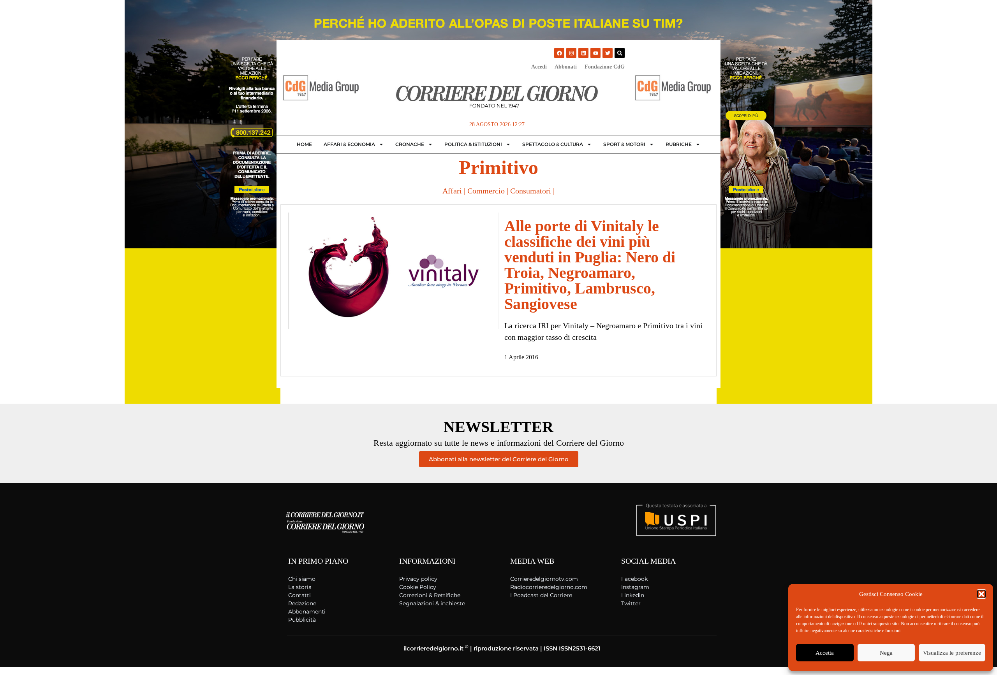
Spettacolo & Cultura (552, 144)
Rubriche (679, 144)
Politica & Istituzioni (473, 144)
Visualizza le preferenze (952, 653)
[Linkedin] (583, 53)
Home (304, 144)
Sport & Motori (624, 144)
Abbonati (566, 67)
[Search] (620, 53)
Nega (886, 653)
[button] (981, 594)
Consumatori (530, 190)
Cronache (409, 144)
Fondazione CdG (605, 67)
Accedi (539, 67)
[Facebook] (559, 53)
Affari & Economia (349, 144)
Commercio (486, 190)
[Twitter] (607, 53)
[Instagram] (571, 53)
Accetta (825, 653)
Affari (452, 190)
